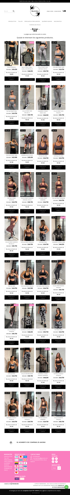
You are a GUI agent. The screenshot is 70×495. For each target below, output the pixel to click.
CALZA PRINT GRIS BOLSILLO (27, 111)
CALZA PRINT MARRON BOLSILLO (11, 242)
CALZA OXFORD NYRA (27, 373)
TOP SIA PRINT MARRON (27, 242)
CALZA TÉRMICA (11, 67)
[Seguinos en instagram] (53, 458)
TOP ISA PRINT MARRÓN (58, 198)
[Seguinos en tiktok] (53, 461)
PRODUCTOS (12, 21)
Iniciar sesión (57, 11)
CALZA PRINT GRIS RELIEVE (58, 111)
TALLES (20, 21)
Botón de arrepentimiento (59, 487)
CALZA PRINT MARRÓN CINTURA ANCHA (27, 199)
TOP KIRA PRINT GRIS (58, 67)
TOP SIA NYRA (11, 373)
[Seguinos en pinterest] (56, 461)
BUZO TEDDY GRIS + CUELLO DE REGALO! (27, 68)
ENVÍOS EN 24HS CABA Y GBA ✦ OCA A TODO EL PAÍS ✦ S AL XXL (35, 1)
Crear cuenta (50, 11)
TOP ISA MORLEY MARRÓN (42, 418)
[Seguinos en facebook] (56, 458)
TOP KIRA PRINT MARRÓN (43, 199)
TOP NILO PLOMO (58, 156)
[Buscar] (13, 11)
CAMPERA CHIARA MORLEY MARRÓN (43, 374)
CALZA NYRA (42, 329)
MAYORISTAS (58, 21)
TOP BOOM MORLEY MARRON (27, 418)
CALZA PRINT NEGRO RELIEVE (58, 286)
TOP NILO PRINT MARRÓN (11, 199)
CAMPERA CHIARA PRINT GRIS (43, 112)
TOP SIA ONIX (11, 286)
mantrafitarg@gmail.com (40, 458)
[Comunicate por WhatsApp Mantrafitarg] (66, 487)
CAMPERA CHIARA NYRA (27, 329)
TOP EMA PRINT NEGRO (27, 286)
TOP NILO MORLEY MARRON (58, 374)
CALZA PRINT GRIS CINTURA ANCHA (43, 68)
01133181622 (36, 456)
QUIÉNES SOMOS (47, 21)
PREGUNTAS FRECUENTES (32, 21)
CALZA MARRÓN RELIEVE (58, 418)
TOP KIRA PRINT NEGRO (42, 286)
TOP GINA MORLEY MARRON (11, 418)
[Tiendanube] (11, 484)
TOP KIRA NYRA (58, 329)
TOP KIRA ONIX (43, 242)
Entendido (36, 493)
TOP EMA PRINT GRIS (11, 155)
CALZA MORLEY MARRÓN (11, 330)
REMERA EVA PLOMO (27, 155)
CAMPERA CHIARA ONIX (58, 242)
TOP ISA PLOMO (42, 156)
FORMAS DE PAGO (35, 24)
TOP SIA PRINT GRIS (11, 111)
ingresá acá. (61, 485)
